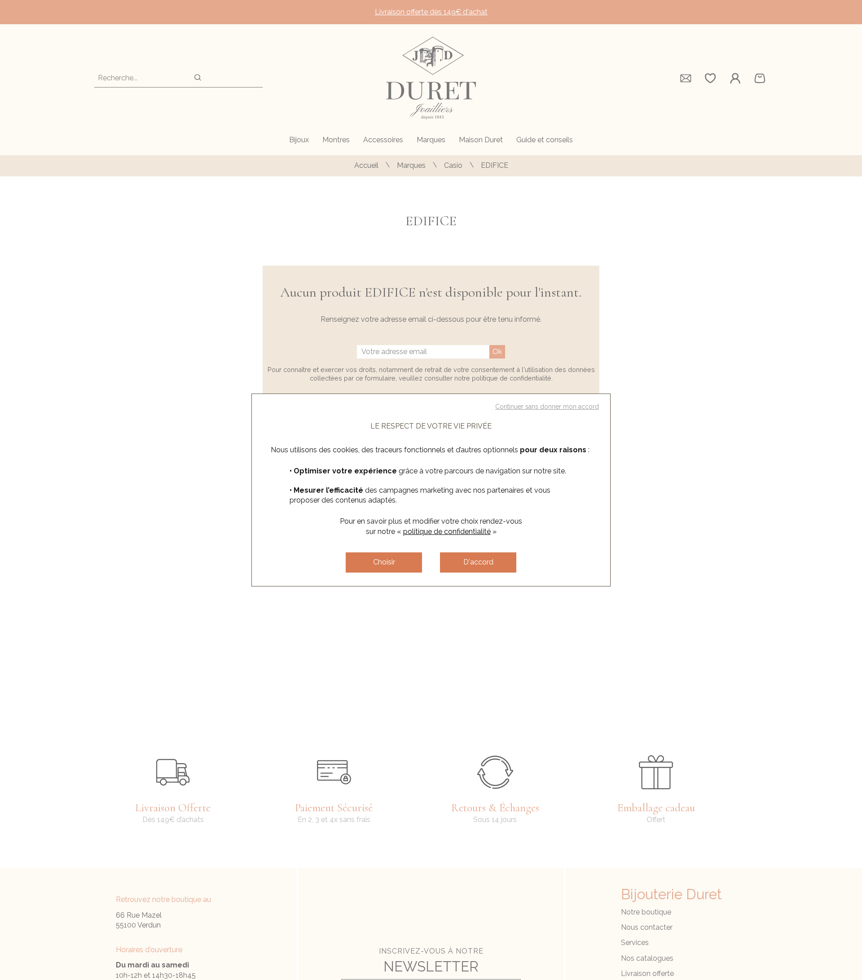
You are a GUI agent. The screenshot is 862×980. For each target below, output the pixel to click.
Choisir (384, 562)
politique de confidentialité (447, 531)
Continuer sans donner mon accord (547, 406)
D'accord (478, 562)
